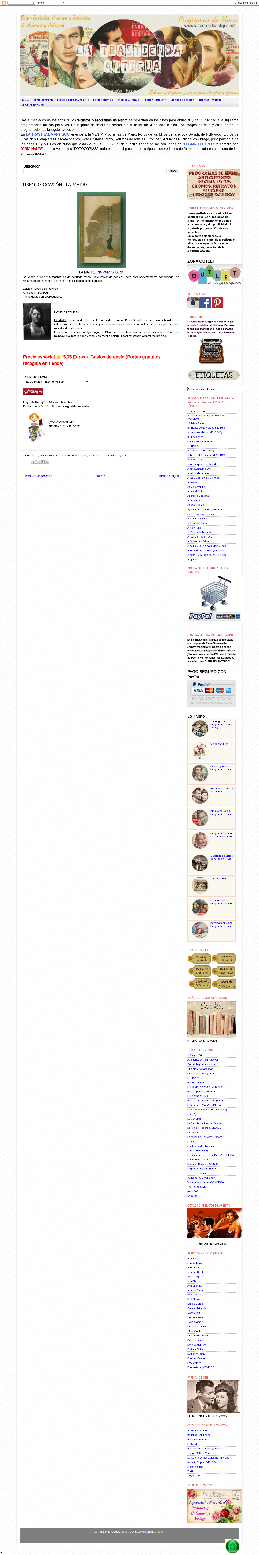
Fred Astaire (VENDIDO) (201, 1367)
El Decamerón (195, 1082)
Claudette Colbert (197, 1335)
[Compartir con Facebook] (43, 462)
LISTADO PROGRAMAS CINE (73, 100)
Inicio (25, 100)
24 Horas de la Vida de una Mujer (206, 427)
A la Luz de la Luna (198, 473)
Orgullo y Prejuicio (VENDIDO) (205, 1168)
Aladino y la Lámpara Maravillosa (206, 545)
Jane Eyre (193, 1114)
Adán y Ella (194, 500)
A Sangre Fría (195, 1055)
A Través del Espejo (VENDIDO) (206, 455)
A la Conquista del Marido (202, 464)
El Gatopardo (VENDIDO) (202, 1091)
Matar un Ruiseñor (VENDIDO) (204, 1164)
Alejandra (192, 559)
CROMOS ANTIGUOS (129, 100)
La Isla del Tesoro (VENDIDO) (204, 1127)
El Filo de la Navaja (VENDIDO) (205, 1086)
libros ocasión (79, 455)
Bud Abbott (193, 1299)
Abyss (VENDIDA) (197, 1430)
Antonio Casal (195, 1290)
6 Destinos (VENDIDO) (200, 450)
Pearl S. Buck (113, 272)
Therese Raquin (196, 1173)
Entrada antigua (168, 476)
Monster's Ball (195, 1466)
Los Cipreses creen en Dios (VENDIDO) (210, 1155)
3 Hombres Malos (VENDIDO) (204, 432)
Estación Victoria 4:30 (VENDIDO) (207, 1109)
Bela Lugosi (194, 1294)
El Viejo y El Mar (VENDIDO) (204, 1105)
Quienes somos (219, 878)
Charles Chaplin (196, 1326)
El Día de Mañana (198, 1439)
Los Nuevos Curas (198, 1159)
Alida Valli (193, 1267)
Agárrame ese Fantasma (201, 514)
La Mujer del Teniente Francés (204, 1136)
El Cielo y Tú (194, 1078)
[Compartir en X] (40, 462)
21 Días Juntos (196, 423)
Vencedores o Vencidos (201, 1177)
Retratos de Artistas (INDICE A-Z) (221, 790)
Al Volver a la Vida (198, 541)
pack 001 (94, 455)
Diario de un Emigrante (200, 1073)
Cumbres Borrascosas (200, 1068)
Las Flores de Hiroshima (201, 1146)
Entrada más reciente (37, 476)
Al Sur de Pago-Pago (199, 536)
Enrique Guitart (196, 1349)
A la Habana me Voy (199, 468)
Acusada (192, 482)
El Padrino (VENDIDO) (200, 1096)
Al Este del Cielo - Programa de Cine (221, 812)
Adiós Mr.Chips (196, 491)
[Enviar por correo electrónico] (32, 462)
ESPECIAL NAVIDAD (33, 105)
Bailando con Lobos (198, 1434)
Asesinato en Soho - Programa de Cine (222, 924)
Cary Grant (193, 1312)
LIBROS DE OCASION (183, 100)
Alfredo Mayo (195, 1263)
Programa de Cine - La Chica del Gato (221, 835)
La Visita (192, 1141)
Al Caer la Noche (197, 518)
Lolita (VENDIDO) (197, 1150)
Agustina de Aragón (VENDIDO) (205, 509)
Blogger (159, 1531)
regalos (122, 455)
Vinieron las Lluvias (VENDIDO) (205, 1182)
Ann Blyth (192, 1281)
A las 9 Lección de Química (203, 477)
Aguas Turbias (195, 504)
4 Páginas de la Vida (199, 441)
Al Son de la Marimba (199, 532)
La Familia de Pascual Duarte (204, 1123)
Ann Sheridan (195, 1285)
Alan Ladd (193, 1258)
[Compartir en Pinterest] (47, 462)
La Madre (64, 455)
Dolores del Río (196, 1344)
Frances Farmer (196, 1358)
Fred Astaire (194, 1362)
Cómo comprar (219, 743)
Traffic (190, 1471)
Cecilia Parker (195, 1317)
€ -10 (35, 455)
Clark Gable (194, 1331)
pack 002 (192, 1195)
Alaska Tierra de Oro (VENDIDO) (206, 555)
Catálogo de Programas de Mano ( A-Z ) (222, 724)
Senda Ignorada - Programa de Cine (221, 768)
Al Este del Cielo (197, 523)
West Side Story (196, 1186)
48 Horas (192, 446)
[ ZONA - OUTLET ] (155, 100)
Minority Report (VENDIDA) (203, 1462)
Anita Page (193, 1276)
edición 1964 (47, 455)
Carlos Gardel (195, 1303)
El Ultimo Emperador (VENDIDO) (206, 1448)
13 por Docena (196, 411)
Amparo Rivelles (196, 1272)
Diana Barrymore (197, 1340)
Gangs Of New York (198, 1453)
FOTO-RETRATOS (103, 100)
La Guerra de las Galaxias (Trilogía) (208, 1457)
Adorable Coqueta (198, 495)
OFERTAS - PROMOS (210, 100)
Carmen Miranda (196, 1308)
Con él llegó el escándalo (202, 1064)
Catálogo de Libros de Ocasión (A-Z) (221, 857)
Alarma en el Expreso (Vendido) (205, 550)
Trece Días (193, 1475)
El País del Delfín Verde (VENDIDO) (208, 1100)
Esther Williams (196, 1353)
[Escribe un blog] (36, 462)
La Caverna (194, 1118)
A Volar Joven (195, 459)
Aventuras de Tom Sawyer (202, 1059)
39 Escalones (195, 436)
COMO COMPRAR (43, 100)
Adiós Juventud (196, 486)
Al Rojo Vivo (194, 527)
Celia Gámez (195, 1322)
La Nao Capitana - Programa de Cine (221, 902)
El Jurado (192, 1444)
